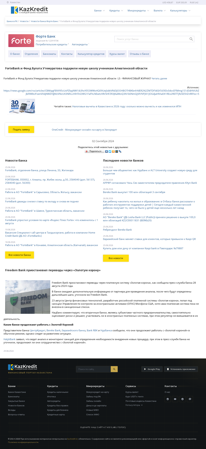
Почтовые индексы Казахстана (141, 401)
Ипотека (51, 396)
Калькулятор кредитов (91, 53)
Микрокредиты (137, 10)
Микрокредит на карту (97, 392)
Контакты (67, 53)
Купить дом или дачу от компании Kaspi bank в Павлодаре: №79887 (143, 248)
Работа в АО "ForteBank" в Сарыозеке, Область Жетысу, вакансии (43, 192)
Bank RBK (92, 330)
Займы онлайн (93, 401)
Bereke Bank (54, 330)
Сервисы (131, 386)
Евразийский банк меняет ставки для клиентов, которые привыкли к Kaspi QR (149, 239)
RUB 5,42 (194, 2)
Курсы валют (117, 53)
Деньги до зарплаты (96, 405)
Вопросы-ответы (16, 414)
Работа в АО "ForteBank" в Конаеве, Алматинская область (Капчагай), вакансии (51, 245)
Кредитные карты (56, 414)
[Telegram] (182, 399)
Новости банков (16, 405)
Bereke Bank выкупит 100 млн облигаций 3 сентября (134, 192)
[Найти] (114, 369)
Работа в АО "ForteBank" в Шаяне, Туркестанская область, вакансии (44, 210)
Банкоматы (49, 53)
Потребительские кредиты (51, 44)
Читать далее (159, 78)
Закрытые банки (16, 401)
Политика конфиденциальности (23, 442)
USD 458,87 (167, 2)
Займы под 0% (93, 396)
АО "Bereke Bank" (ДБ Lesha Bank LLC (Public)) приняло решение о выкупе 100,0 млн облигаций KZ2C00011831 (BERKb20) (149, 219)
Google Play (154, 369)
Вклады (11, 410)
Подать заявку (21, 129)
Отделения (31, 53)
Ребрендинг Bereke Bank (117, 229)
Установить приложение (182, 369)
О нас (167, 392)
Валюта (158, 10)
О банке (15, 53)
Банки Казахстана (17, 392)
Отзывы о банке (139, 53)
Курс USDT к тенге (134, 396)
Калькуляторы (178, 10)
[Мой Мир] (116, 150)
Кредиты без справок (57, 405)
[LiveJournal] (120, 150)
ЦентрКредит (37, 330)
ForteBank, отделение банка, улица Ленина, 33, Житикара (39, 170)
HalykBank (9, 339)
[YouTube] (175, 399)
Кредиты (114, 10)
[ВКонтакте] (106, 150)
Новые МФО (92, 410)
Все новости (116, 258)
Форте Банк (45, 36)
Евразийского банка (73, 330)
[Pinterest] (190, 399)
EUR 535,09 (181, 2)
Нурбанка (106, 330)
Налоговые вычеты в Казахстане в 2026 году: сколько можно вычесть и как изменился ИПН (126, 106)
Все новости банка (20, 254)
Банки (98, 10)
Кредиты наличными (57, 392)
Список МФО (92, 414)
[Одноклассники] (113, 150)
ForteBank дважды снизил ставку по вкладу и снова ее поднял (42, 201)
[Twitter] (110, 150)
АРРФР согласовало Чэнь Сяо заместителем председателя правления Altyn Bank (150, 182)
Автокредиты (80, 44)
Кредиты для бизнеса (57, 410)
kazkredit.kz (72, 439)
